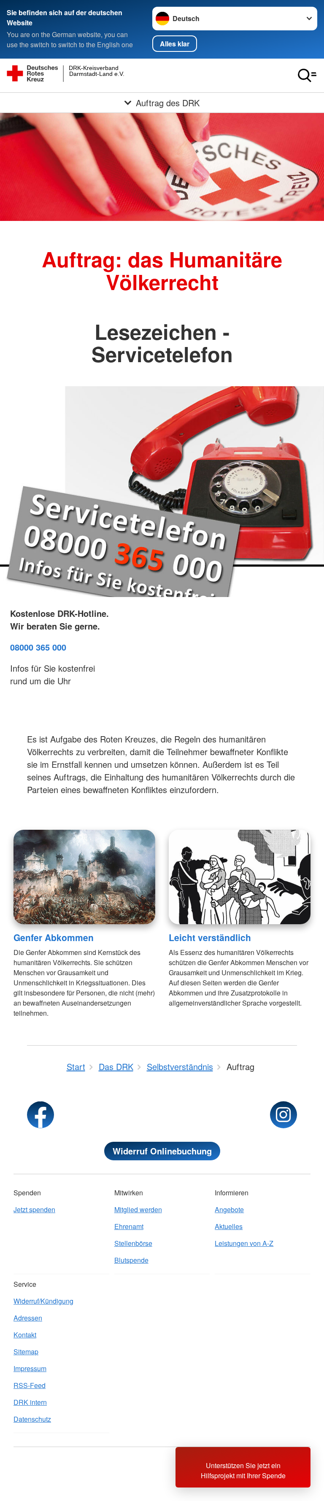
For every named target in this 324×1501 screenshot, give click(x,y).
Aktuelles (229, 1226)
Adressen (28, 1318)
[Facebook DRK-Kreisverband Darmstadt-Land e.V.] (40, 1114)
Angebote (229, 1209)
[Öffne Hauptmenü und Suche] (307, 75)
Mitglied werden (138, 1209)
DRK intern (30, 1402)
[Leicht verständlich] (239, 877)
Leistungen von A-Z (244, 1243)
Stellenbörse (133, 1243)
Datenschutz (32, 1419)
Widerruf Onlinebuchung (162, 1151)
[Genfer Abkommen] (84, 877)
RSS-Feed (30, 1385)
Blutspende (131, 1260)
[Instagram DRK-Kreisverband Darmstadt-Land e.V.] (283, 1114)
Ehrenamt (128, 1226)
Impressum (30, 1368)
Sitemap (26, 1351)
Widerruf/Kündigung (43, 1301)
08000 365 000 (38, 647)
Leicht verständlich (210, 937)
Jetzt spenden (34, 1209)
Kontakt (25, 1335)
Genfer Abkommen (54, 937)
